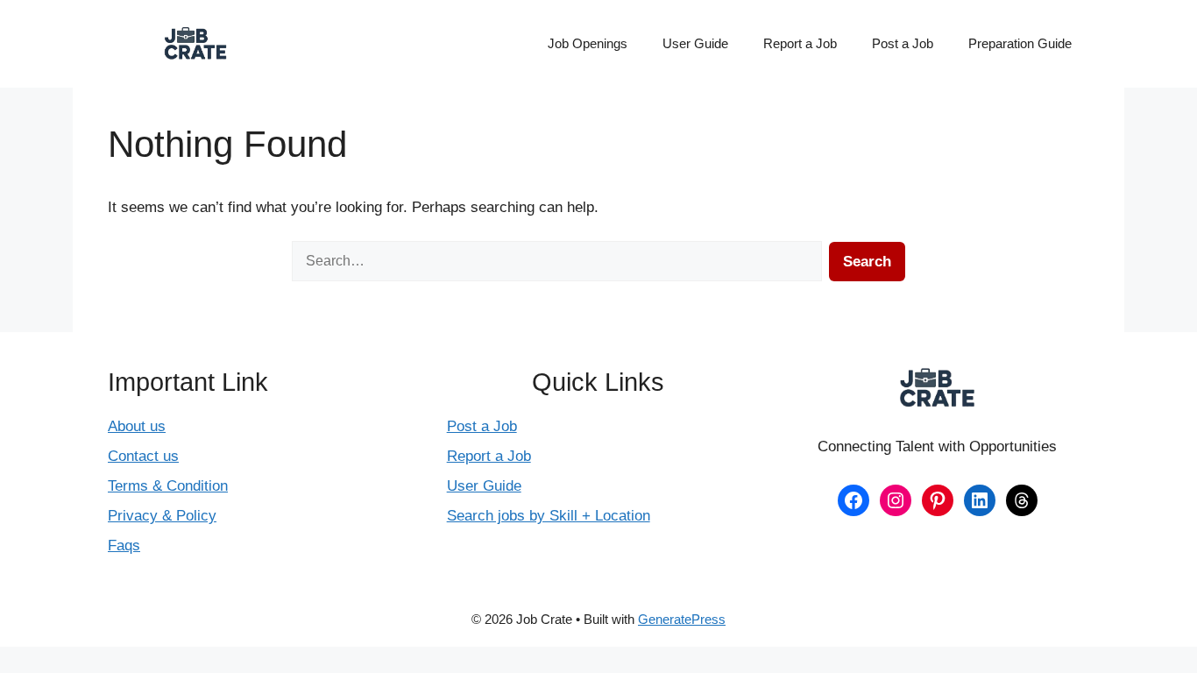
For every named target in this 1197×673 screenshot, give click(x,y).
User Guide (695, 43)
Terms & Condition (168, 486)
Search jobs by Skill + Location (548, 515)
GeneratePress (682, 619)
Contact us (143, 456)
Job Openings (587, 43)
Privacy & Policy (162, 515)
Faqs (124, 545)
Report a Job (800, 43)
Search (867, 261)
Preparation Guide (1020, 43)
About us (137, 426)
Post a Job (902, 43)
